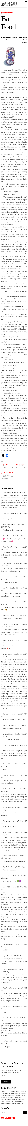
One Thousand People (7, 473)
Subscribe (6, 1081)
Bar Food (6, 464)
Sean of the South (6, 12)
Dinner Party (20, 464)
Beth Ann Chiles (9, 524)
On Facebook (8, 1117)
